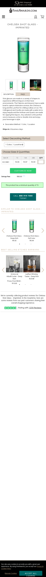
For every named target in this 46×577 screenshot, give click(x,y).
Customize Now (23, 170)
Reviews (35, 308)
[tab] (8, 94)
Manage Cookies (11, 573)
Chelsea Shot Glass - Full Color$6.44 (32, 238)
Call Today (23, 196)
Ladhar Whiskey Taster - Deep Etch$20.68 (32, 276)
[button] (3, 17)
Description (8, 94)
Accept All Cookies (31, 574)
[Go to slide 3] (31, 244)
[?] (24, 176)
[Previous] (3, 230)
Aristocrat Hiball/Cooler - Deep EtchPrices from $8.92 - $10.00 (14, 278)
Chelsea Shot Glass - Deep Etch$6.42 (14, 238)
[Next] (43, 230)
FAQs (23, 94)
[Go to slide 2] (25, 244)
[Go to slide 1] (19, 244)
